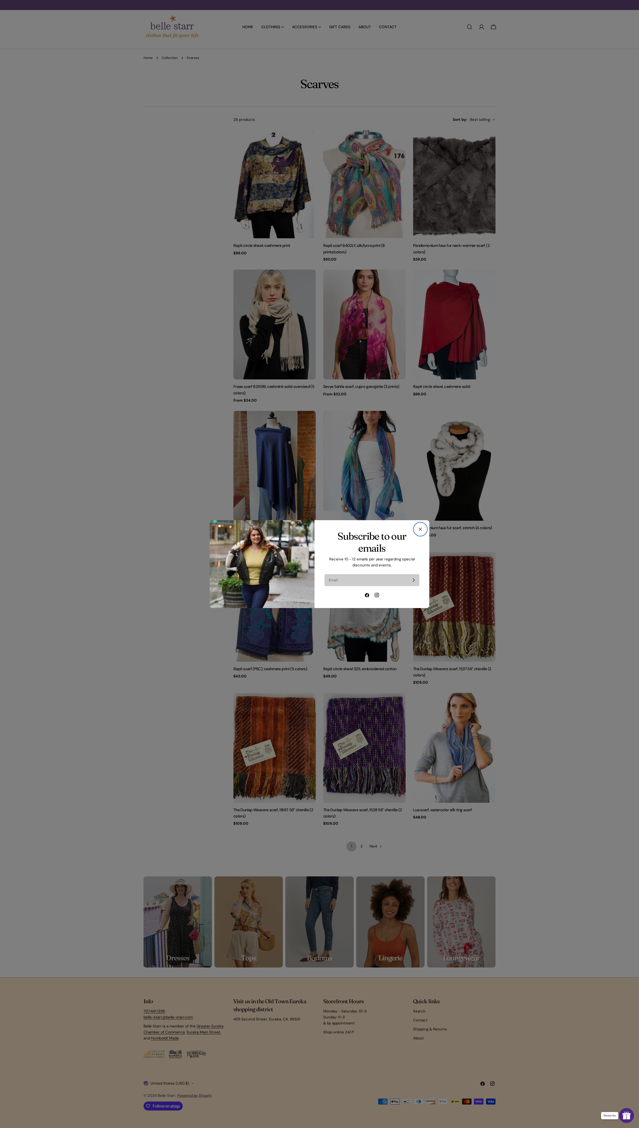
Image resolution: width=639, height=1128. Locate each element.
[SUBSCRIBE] (413, 580)
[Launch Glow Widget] (626, 1115)
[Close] (420, 529)
